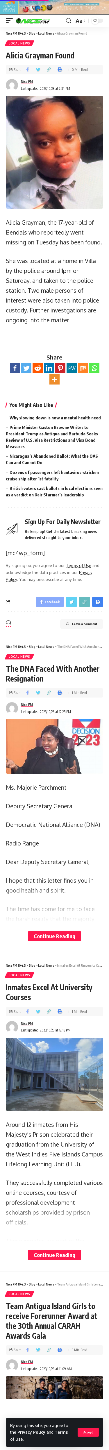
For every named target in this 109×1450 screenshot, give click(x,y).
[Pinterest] (60, 368)
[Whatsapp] (94, 368)
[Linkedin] (49, 368)
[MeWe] (72, 368)
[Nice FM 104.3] (40, 21)
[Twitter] (26, 368)
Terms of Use (78, 565)
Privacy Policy (31, 1432)
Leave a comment (84, 624)
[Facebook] (15, 368)
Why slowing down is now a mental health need (55, 417)
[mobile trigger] (11, 21)
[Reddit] (38, 368)
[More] (54, 379)
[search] (69, 20)
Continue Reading (54, 936)
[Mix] (83, 368)
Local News (19, 43)
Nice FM (27, 81)
